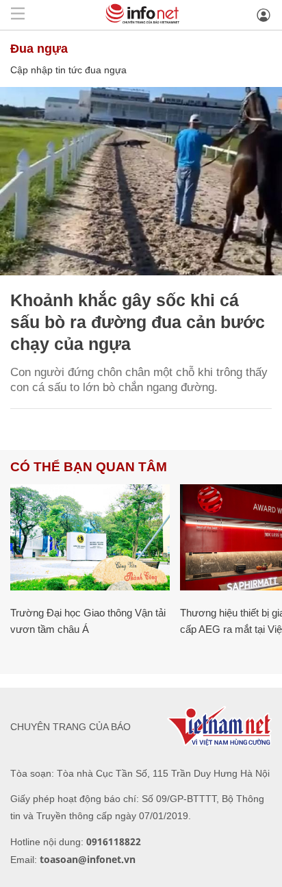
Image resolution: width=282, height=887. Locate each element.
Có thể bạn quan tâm (88, 467)
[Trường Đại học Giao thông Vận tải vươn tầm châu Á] (90, 537)
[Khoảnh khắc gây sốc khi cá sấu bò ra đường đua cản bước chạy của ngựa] (141, 181)
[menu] (17, 14)
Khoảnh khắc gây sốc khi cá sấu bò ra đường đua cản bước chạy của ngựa (137, 321)
